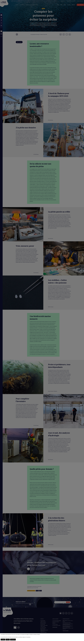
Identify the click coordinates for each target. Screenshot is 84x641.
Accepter (3, 639)
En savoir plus (13, 639)
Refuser (7, 639)
